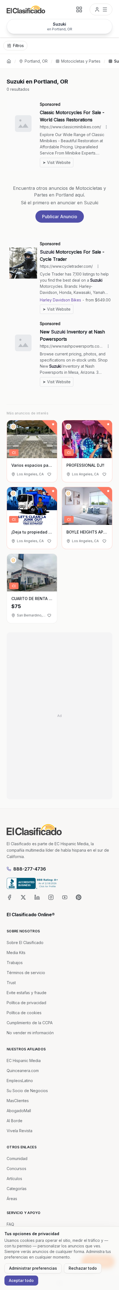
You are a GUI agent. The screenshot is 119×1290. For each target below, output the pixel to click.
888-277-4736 (29, 869)
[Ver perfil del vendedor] (13, 427)
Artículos (14, 1178)
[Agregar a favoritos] (49, 474)
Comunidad (17, 1158)
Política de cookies (24, 1012)
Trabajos (15, 962)
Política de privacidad (26, 1002)
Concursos (16, 1168)
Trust (11, 982)
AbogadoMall (19, 1110)
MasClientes (18, 1100)
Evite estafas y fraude (26, 992)
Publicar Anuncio (59, 216)
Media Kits (16, 952)
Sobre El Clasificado (25, 942)
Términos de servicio (26, 972)
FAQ (10, 1224)
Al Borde (14, 1120)
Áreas (12, 1198)
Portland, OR (36, 61)
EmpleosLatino (20, 1080)
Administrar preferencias (33, 1268)
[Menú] (101, 9)
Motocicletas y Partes (80, 61)
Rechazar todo (83, 1268)
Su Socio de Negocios (27, 1090)
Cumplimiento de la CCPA (30, 1022)
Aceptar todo (21, 1280)
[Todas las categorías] (79, 9)
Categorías (17, 1188)
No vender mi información (30, 1032)
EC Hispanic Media (24, 1060)
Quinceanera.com (23, 1070)
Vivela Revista (19, 1130)
